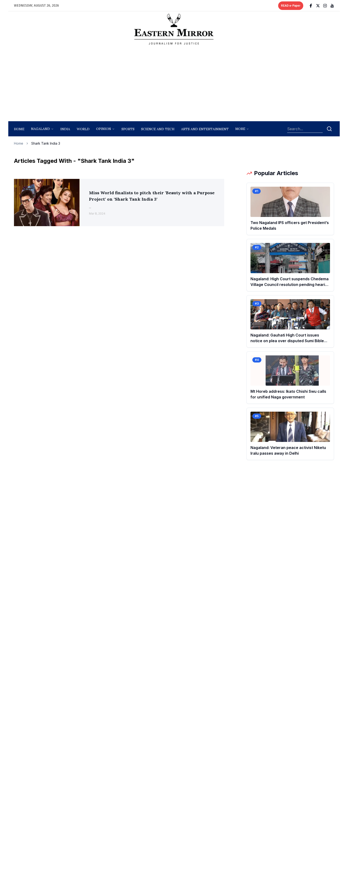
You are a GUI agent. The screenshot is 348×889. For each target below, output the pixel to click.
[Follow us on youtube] (332, 6)
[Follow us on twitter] (318, 6)
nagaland (40, 129)
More (240, 129)
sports (127, 129)
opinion (103, 129)
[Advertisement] (174, 84)
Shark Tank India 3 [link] (45, 143)
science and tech (157, 129)
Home (19, 129)
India (65, 129)
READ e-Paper (290, 5)
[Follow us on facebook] (311, 6)
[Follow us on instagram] (325, 6)
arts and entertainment (205, 129)
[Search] (329, 129)
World (83, 129)
